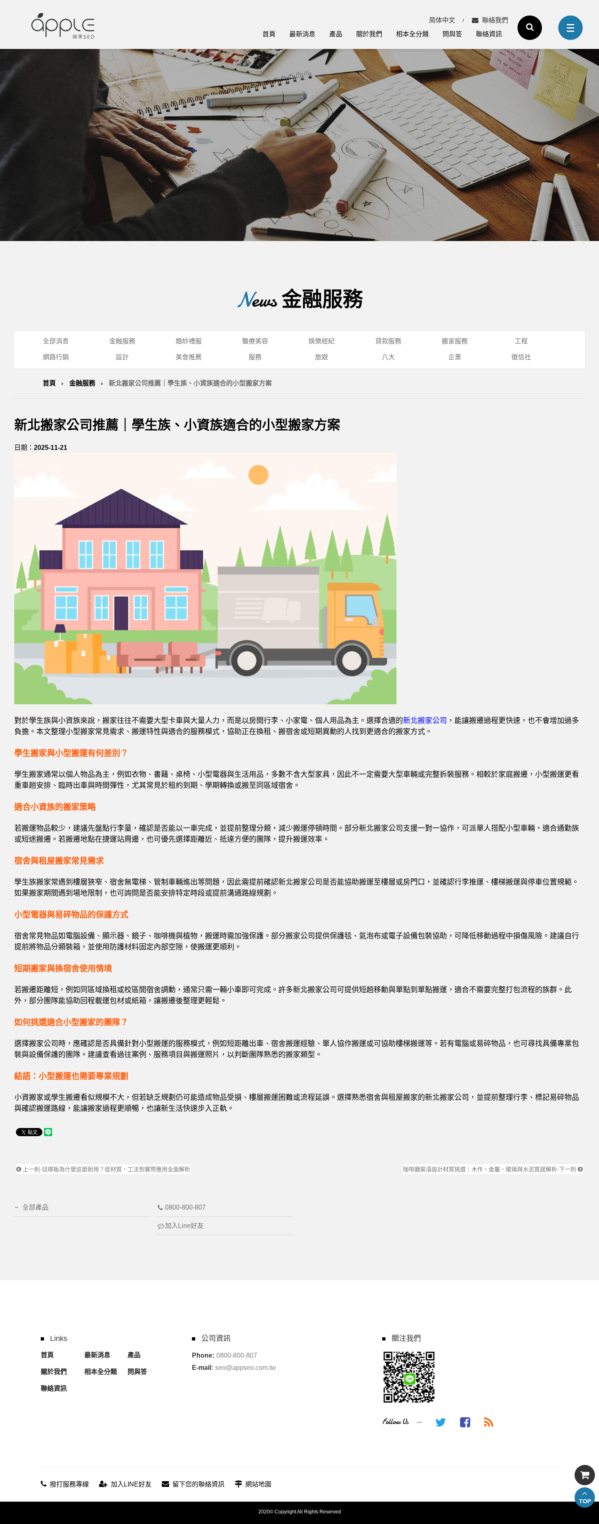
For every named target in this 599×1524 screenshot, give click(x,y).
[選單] (570, 27)
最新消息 (302, 34)
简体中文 (442, 20)
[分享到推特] (440, 1422)
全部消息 (56, 341)
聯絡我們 (495, 20)
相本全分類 (412, 34)
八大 (388, 357)
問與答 (452, 34)
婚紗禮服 (189, 341)
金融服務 (122, 341)
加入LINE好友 (131, 1484)
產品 (335, 34)
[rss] (488, 1422)
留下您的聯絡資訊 (198, 1484)
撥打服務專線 (69, 1484)
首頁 (268, 34)
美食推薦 (189, 357)
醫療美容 (255, 341)
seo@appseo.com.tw (245, 1367)
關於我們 (369, 34)
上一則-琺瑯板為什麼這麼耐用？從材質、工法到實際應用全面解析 (105, 1169)
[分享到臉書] (465, 1422)
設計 (122, 357)
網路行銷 (56, 357)
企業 (454, 357)
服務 (255, 357)
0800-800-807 (185, 1207)
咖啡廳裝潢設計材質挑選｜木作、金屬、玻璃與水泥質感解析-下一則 (490, 1169)
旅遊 (321, 357)
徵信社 (521, 357)
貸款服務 (388, 341)
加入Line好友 (184, 1225)
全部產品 (35, 1207)
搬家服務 (455, 341)
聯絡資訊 (489, 34)
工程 (521, 341)
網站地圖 (258, 1484)
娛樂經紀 (321, 341)
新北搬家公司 (425, 721)
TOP (585, 1501)
